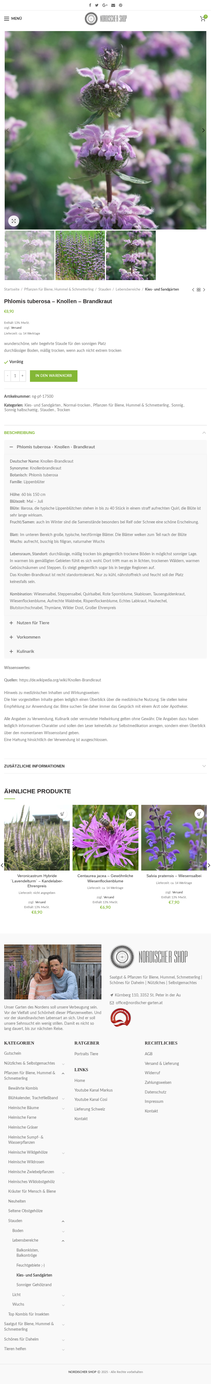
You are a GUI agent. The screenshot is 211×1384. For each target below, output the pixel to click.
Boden (17, 1231)
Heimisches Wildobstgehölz (31, 1182)
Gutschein (12, 1054)
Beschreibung (19, 432)
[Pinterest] (120, 5)
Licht (16, 1295)
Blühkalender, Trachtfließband (33, 1098)
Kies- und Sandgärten (162, 289)
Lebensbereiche (128, 289)
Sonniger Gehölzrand (34, 1285)
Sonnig (177, 405)
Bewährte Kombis (23, 1088)
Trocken (63, 410)
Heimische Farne (22, 1118)
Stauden (104, 289)
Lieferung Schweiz (89, 1109)
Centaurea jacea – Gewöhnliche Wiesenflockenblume (105, 878)
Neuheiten (17, 1201)
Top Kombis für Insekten (28, 1314)
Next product (204, 289)
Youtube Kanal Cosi (90, 1100)
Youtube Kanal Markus (93, 1090)
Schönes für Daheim (21, 1339)
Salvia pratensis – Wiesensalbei (173, 876)
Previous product (193, 289)
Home (79, 1081)
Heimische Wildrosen (26, 1162)
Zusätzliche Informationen (34, 766)
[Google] (105, 5)
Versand (16, 327)
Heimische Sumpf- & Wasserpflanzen (25, 1140)
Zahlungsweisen (158, 1083)
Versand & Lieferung (162, 1064)
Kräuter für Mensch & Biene (32, 1192)
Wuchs (18, 1304)
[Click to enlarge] (13, 221)
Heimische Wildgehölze (28, 1152)
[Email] (113, 5)
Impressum (154, 1102)
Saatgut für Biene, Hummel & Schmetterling (29, 1326)
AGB (148, 1054)
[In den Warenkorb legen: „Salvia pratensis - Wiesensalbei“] (199, 814)
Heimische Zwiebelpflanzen (31, 1172)
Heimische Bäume (23, 1108)
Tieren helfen (15, 1349)
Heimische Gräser (23, 1127)
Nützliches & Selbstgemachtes (29, 1063)
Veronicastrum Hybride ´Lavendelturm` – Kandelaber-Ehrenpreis (37, 881)
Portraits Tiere (86, 1054)
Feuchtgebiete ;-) (30, 1265)
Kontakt (81, 1119)
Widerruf (152, 1073)
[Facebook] (90, 5)
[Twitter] (97, 5)
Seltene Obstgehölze (25, 1211)
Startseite (12, 289)
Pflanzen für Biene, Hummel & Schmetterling (59, 289)
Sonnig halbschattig (20, 410)
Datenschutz (155, 1092)
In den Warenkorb (53, 376)
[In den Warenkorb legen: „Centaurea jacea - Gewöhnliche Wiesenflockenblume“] (131, 814)
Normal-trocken (76, 405)
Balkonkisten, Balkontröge (27, 1253)
